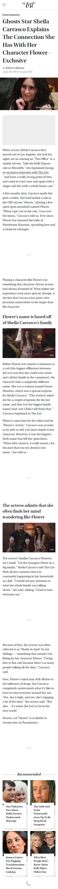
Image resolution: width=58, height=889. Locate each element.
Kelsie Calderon (15, 67)
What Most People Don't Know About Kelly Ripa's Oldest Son (41, 864)
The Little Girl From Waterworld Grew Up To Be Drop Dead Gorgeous (42, 815)
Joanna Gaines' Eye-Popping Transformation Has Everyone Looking (15, 864)
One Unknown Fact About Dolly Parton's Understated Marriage (14, 814)
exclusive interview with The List (27, 172)
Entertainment (11, 15)
